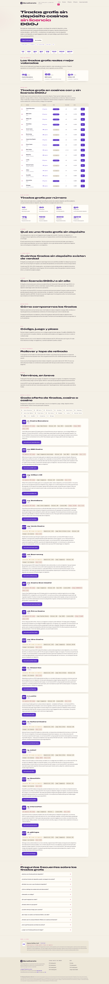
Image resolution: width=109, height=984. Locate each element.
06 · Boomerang (77, 410)
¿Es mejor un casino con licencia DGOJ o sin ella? (35, 914)
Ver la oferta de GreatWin (30, 799)
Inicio (59, 2)
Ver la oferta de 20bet (29, 771)
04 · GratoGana (58, 410)
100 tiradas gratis (52, 967)
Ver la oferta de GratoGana (30, 519)
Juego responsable (83, 2)
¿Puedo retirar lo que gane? (29, 904)
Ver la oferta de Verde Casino (31, 547)
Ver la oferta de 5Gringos (30, 853)
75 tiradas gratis (73, 965)
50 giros (64, 2)
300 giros (75, 2)
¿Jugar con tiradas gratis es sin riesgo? (32, 930)
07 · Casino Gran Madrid (27, 413)
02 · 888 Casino (38, 410)
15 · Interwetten (41, 416)
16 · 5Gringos (50, 416)
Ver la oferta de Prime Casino (30, 632)
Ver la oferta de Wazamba (30, 689)
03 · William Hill (48, 410)
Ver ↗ (83, 109)
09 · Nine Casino (50, 413)
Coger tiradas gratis (27, 40)
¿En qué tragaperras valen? (29, 899)
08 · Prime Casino (39, 413)
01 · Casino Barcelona (26, 410)
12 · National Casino (77, 413)
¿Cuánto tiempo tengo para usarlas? (32, 909)
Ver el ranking (38, 40)
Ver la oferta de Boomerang (30, 575)
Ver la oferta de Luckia (29, 714)
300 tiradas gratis (52, 969)
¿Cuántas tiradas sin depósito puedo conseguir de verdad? (38, 879)
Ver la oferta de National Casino (31, 743)
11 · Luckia (67, 413)
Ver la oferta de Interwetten (30, 825)
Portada (71, 963)
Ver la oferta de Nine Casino (30, 660)
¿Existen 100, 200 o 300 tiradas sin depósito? (34, 884)
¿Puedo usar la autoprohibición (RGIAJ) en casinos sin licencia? (39, 919)
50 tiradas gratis (52, 965)
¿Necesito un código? (28, 894)
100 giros (69, 2)
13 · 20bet (23, 416)
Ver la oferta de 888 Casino (30, 468)
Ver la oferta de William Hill (30, 493)
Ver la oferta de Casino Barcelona (32, 442)
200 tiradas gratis (73, 967)
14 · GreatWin (31, 416)
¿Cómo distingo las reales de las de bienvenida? (35, 889)
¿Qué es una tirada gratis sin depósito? (32, 874)
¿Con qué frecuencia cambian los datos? (33, 924)
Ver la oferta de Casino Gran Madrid (32, 604)
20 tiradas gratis (52, 963)
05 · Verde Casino (68, 410)
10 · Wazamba (59, 413)
